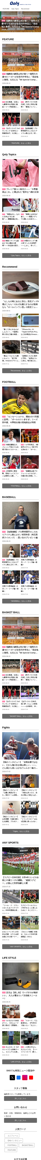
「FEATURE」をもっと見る (20, 143)
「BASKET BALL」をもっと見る (20, 716)
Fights (6, 727)
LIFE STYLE (9, 957)
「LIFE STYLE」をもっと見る (21, 1062)
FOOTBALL (9, 382)
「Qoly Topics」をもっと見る (20, 255)
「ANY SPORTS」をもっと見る (20, 947)
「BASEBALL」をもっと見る (20, 601)
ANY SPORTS (10, 842)
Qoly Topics (9, 154)
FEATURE (8, 39)
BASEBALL (9, 497)
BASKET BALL (11, 612)
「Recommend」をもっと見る (20, 371)
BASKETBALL (27, 1145)
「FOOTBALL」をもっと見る (20, 486)
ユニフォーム (13, 1136)
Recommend (9, 266)
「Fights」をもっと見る (20, 831)
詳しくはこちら (20, 1098)
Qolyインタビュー (15, 1140)
